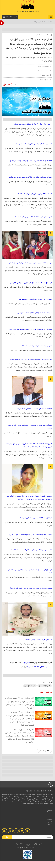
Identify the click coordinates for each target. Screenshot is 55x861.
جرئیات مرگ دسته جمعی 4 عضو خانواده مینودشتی (34, 312)
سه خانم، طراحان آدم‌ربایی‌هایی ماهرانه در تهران (35, 639)
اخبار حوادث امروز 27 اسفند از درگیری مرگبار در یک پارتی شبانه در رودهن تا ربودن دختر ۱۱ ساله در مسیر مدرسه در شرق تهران (19, 703)
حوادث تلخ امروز (29, 685)
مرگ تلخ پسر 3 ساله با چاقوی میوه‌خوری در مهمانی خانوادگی (31, 282)
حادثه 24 (42, 75)
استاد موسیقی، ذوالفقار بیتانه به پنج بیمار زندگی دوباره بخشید (31, 359)
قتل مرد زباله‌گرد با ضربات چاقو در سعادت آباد (37, 346)
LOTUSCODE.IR (33, 848)
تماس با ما (48, 822)
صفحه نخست (48, 22)
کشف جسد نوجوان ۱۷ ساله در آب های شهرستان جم (34, 408)
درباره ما (49, 819)
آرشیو (50, 824)
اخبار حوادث (37, 22)
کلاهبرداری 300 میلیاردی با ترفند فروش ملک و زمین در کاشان (31, 160)
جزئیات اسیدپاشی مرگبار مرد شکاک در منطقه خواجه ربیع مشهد (30, 177)
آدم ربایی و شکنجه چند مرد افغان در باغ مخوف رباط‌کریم (33, 144)
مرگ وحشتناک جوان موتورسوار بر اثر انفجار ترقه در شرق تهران (30, 262)
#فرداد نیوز (20, 11)
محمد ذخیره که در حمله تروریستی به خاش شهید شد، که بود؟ (31, 588)
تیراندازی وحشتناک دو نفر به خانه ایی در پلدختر (35, 518)
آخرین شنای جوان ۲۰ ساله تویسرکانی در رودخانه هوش (33, 124)
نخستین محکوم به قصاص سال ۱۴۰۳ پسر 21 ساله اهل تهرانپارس (30, 534)
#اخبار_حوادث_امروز (32, 11)
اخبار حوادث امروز (45, 685)
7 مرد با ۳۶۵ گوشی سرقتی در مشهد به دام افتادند (35, 193)
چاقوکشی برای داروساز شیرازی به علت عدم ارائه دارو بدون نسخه (30, 329)
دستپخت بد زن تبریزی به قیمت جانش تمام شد (35, 299)
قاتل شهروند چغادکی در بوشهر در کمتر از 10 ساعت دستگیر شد (31, 550)
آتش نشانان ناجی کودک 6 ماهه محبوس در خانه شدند (33, 216)
